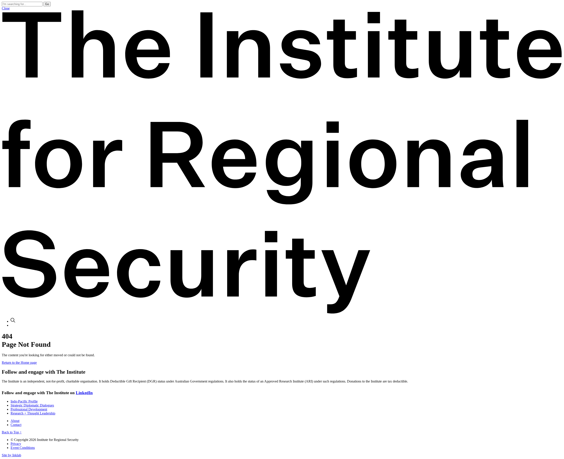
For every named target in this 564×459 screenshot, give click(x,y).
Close (6, 8)
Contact (16, 425)
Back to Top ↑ (12, 432)
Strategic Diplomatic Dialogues (32, 405)
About (15, 421)
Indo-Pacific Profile (24, 401)
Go (47, 4)
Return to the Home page (19, 362)
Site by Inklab (11, 455)
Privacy (16, 444)
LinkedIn (84, 392)
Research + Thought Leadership (33, 413)
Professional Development (29, 409)
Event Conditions (23, 448)
